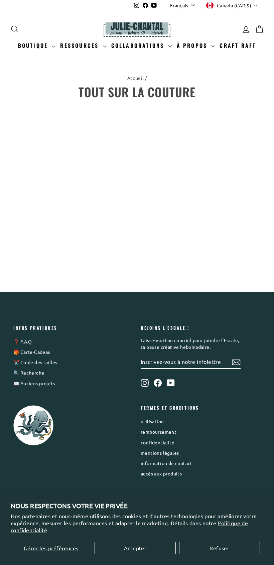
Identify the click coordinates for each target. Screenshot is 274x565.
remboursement (158, 432)
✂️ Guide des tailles (35, 362)
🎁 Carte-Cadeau (32, 352)
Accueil (135, 78)
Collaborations (139, 45)
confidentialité (157, 442)
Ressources (80, 45)
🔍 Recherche (28, 373)
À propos (193, 45)
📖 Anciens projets (34, 383)
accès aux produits (161, 473)
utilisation (152, 421)
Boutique (34, 45)
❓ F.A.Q (22, 341)
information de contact (166, 463)
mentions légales (160, 453)
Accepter (135, 548)
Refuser (219, 548)
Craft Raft (238, 45)
